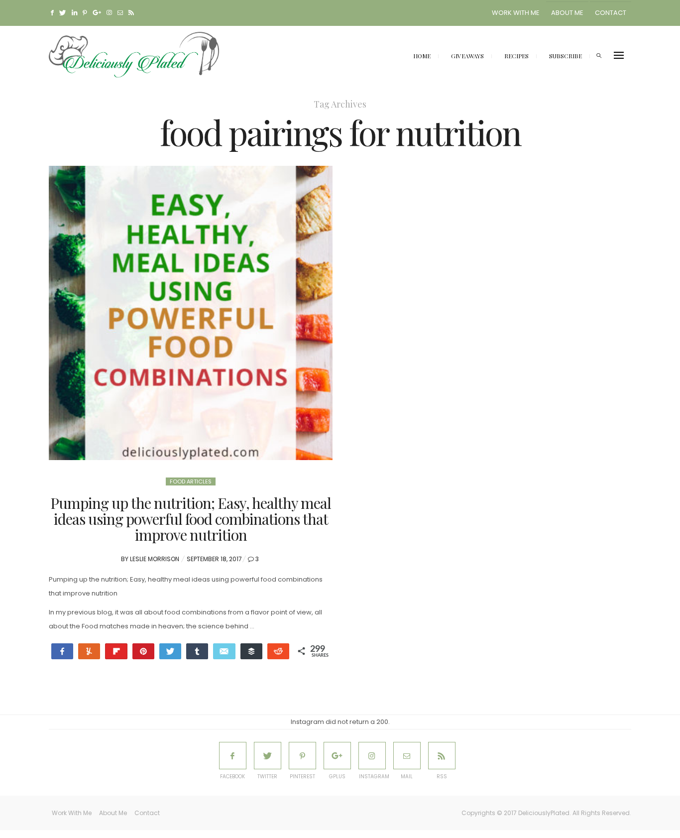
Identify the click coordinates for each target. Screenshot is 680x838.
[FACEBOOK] (232, 755)
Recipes (516, 56)
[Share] (62, 651)
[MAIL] (407, 755)
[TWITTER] (267, 755)
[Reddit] (278, 651)
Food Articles (191, 481)
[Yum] (89, 651)
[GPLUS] (337, 755)
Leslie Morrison (154, 559)
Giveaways (467, 56)
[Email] (224, 651)
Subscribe (565, 56)
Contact (610, 12)
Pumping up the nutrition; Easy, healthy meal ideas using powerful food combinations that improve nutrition (190, 519)
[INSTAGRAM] (372, 755)
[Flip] (116, 651)
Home (422, 56)
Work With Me (516, 12)
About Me (567, 12)
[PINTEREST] (302, 755)
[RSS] (441, 755)
